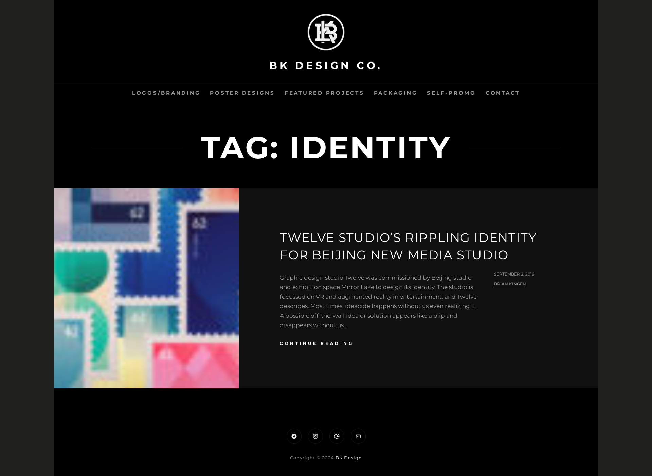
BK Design (349, 457)
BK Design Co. (326, 65)
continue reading (317, 343)
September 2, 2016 (514, 274)
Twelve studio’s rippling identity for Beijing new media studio (408, 246)
